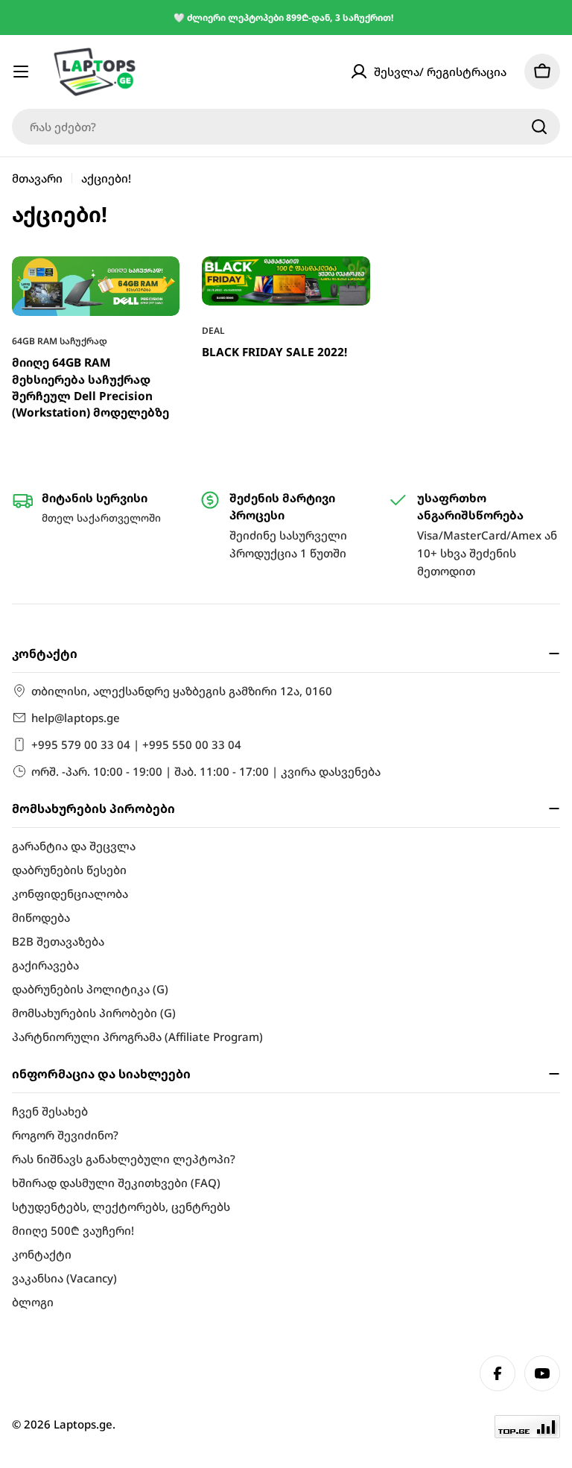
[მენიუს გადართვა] (21, 71)
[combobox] (286, 127)
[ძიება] (539, 127)
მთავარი (37, 178)
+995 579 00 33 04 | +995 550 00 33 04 (136, 744)
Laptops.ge (83, 1424)
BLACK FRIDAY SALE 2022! (274, 351)
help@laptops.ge (75, 717)
